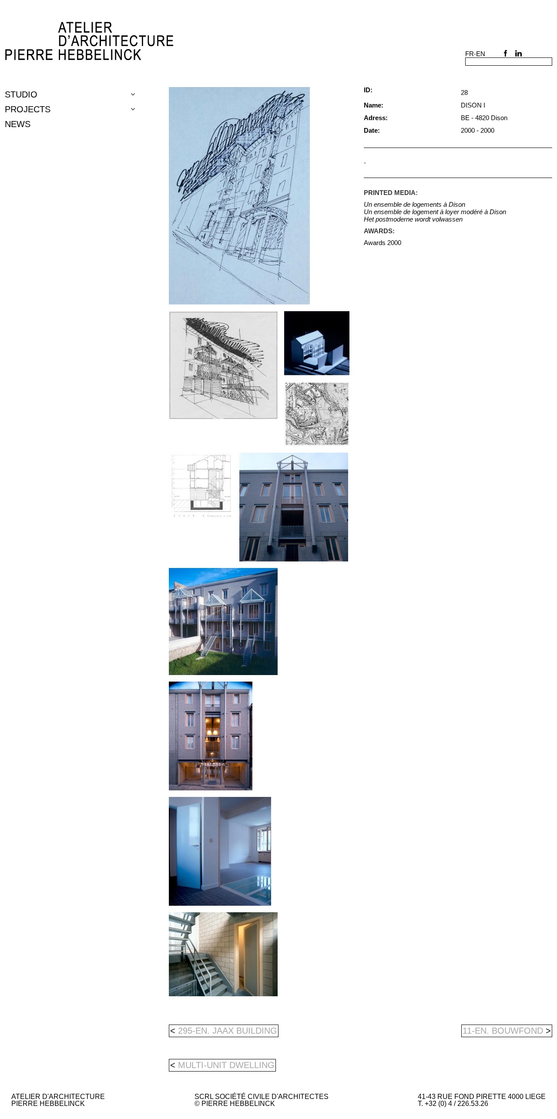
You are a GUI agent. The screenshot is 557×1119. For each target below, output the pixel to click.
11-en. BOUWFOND (507, 1030)
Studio (21, 94)
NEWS (17, 124)
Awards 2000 (382, 242)
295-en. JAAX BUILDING (223, 1030)
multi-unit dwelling (226, 1065)
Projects (27, 109)
